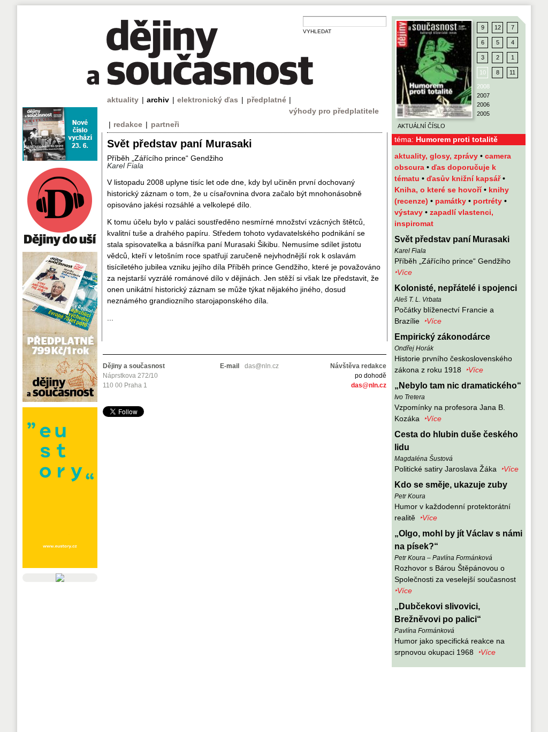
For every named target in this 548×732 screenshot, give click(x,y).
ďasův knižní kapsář (465, 178)
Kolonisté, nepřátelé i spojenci (455, 288)
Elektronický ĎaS (207, 99)
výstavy (409, 212)
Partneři (165, 124)
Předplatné (266, 99)
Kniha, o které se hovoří (439, 189)
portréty (488, 201)
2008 (483, 86)
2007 (483, 95)
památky (451, 201)
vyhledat (317, 31)
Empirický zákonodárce (442, 336)
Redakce (127, 124)
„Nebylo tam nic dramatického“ (457, 385)
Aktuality (123, 99)
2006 (483, 104)
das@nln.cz (368, 385)
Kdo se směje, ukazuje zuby (450, 484)
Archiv (158, 99)
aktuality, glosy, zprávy (437, 156)
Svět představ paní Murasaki (451, 239)
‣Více (403, 272)
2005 (483, 113)
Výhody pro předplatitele (334, 111)
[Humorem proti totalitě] (434, 69)
